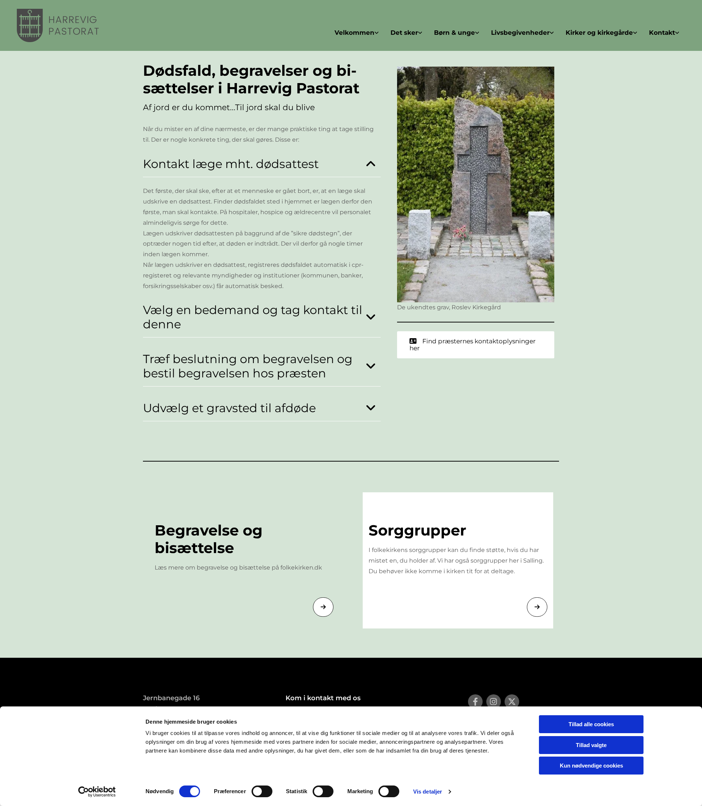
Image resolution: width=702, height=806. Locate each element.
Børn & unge (454, 32)
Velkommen (354, 32)
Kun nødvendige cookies (591, 765)
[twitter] (512, 701)
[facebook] (475, 701)
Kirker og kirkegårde (599, 32)
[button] (475, 344)
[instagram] (493, 701)
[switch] (262, 791)
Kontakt (662, 32)
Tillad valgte (591, 745)
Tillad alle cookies (591, 724)
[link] (357, 32)
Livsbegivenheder (520, 32)
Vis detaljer (427, 791)
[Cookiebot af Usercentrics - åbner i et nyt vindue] (97, 791)
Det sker (404, 32)
